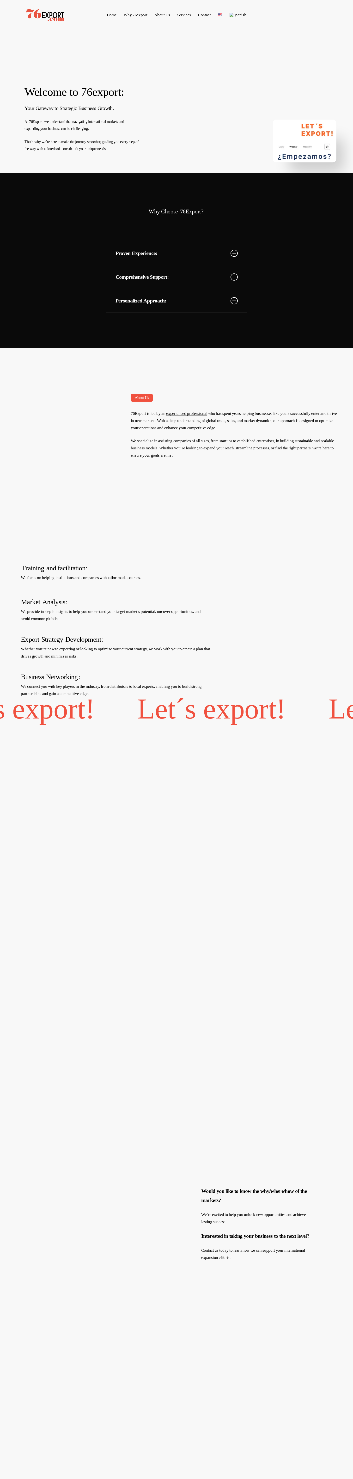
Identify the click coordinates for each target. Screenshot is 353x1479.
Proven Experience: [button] (136, 253)
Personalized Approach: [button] (141, 301)
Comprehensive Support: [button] (142, 277)
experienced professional (186, 413)
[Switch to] (220, 15)
